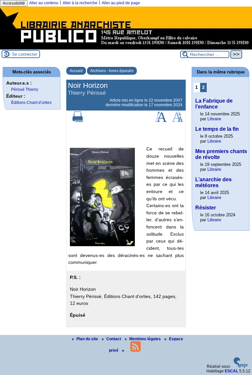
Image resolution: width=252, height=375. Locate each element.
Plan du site (87, 339)
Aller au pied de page (121, 3)
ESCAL (231, 371)
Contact (114, 339)
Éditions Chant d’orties (31, 102)
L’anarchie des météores (213, 182)
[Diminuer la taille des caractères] (177, 120)
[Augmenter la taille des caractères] (161, 120)
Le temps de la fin (217, 129)
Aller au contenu (43, 3)
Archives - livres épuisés (112, 71)
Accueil (76, 71)
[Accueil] (126, 47)
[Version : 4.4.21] (240, 366)
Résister (205, 207)
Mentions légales (145, 339)
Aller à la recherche (80, 3)
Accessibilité (14, 3)
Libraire (214, 118)
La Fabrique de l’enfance (214, 103)
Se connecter (24, 54)
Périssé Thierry (24, 89)
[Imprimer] (78, 120)
